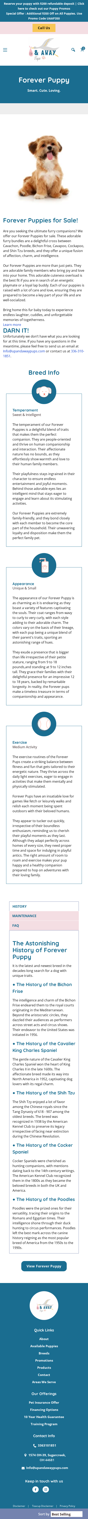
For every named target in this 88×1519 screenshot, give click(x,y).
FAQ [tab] (15, 925)
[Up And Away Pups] (44, 50)
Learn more (12, 324)
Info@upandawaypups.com (24, 351)
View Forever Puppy (44, 1266)
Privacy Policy (67, 1506)
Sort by (44, 1514)
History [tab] (19, 906)
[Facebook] (35, 1489)
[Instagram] (46, 1489)
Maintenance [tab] (24, 916)
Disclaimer (19, 1506)
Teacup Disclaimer (42, 1506)
